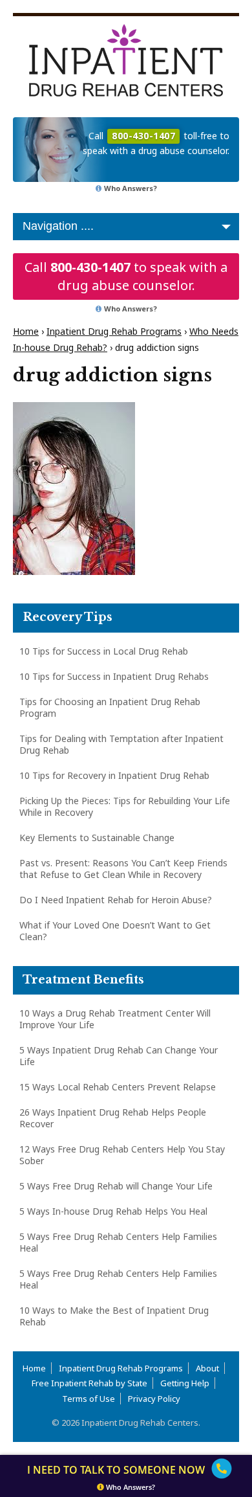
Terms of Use (88, 1398)
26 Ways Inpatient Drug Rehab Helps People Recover (112, 1118)
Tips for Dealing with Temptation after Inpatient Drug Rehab (121, 744)
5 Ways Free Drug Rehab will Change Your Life (116, 1186)
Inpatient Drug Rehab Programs (114, 331)
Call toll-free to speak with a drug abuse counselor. (156, 143)
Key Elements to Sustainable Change (96, 837)
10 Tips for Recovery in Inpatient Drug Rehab (114, 775)
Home (26, 331)
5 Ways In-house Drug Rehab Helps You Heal (113, 1211)
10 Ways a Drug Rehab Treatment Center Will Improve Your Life (115, 1019)
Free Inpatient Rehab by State (89, 1383)
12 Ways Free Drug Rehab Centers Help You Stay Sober (122, 1155)
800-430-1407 (90, 267)
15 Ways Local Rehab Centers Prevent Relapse (117, 1087)
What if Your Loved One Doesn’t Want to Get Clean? (115, 931)
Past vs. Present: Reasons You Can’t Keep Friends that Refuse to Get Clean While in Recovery (123, 869)
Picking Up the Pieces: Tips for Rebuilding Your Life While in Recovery (124, 806)
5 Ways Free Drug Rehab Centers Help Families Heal (118, 1242)
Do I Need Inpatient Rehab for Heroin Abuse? (115, 900)
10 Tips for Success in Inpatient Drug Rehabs (114, 676)
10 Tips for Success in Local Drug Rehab (103, 651)
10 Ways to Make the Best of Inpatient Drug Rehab (114, 1316)
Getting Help (184, 1383)
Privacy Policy (154, 1398)
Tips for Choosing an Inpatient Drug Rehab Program (109, 707)
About (207, 1368)
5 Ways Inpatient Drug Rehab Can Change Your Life (118, 1056)
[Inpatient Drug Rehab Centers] (126, 60)
